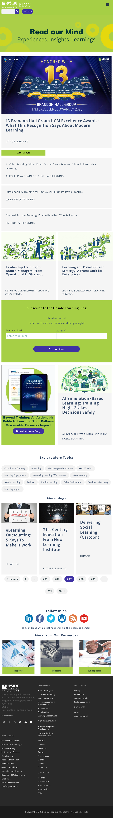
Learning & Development (20, 290)
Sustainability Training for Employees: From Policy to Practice (44, 191)
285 (46, 578)
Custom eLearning (51, 176)
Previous (12, 579)
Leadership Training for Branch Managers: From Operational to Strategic (24, 270)
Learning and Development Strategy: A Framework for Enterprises (83, 270)
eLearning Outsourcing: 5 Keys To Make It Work (18, 537)
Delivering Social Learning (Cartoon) (90, 530)
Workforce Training (20, 199)
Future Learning (55, 568)
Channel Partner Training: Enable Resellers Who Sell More (41, 215)
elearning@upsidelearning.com (17, 710)
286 (58, 578)
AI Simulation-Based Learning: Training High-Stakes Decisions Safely (83, 405)
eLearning (13, 564)
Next (62, 591)
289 (94, 578)
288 (82, 578)
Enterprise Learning (20, 223)
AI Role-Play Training (21, 176)
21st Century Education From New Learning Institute (55, 539)
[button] (2, 657)
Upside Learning (17, 141)
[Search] (17, 11)
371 (51, 590)
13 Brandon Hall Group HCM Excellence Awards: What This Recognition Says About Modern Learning (52, 125)
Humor (85, 556)
